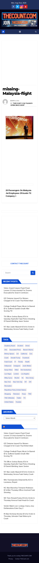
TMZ (29, 394)
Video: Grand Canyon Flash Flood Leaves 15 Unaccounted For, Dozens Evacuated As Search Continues (18, 290)
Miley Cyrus (8, 378)
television (16, 394)
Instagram (17, 366)
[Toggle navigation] (20, 31)
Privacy (11, 559)
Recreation (8, 386)
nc (23, 378)
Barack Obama (28, 350)
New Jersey (30, 378)
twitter (19, 398)
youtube (18, 402)
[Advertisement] (19, 63)
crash (6, 358)
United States (8, 402)
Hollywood (7, 366)
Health (27, 362)
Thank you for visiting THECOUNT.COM (19, 556)
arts (5, 350)
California (24, 354)
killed (16, 370)
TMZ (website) (9, 398)
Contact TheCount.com (22, 559)
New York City (17, 382)
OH (30, 382)
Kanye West (8, 370)
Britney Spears (9, 354)
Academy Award (9, 346)
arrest (27, 346)
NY (26, 382)
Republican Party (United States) (15, 390)
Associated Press (15, 350)
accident (20, 346)
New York (7, 382)
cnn (31, 354)
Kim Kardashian (26, 370)
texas (24, 394)
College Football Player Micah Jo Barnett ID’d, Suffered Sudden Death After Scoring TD (19, 308)
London (16, 374)
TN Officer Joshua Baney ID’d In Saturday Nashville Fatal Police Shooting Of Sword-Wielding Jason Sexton (19, 319)
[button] (36, 32)
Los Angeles (25, 374)
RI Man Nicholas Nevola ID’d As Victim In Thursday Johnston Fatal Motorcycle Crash (19, 516)
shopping (7, 394)
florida (20, 362)
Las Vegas (7, 374)
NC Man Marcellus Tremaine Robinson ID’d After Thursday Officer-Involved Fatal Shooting (19, 490)
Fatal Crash (8, 362)
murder (17, 378)
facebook (26, 358)
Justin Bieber (27, 366)
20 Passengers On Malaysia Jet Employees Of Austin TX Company (18, 193)
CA (18, 354)
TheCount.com (12, 426)
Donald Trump (15, 358)
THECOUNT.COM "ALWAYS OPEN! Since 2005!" (21, 104)
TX (24, 398)
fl (15, 362)
